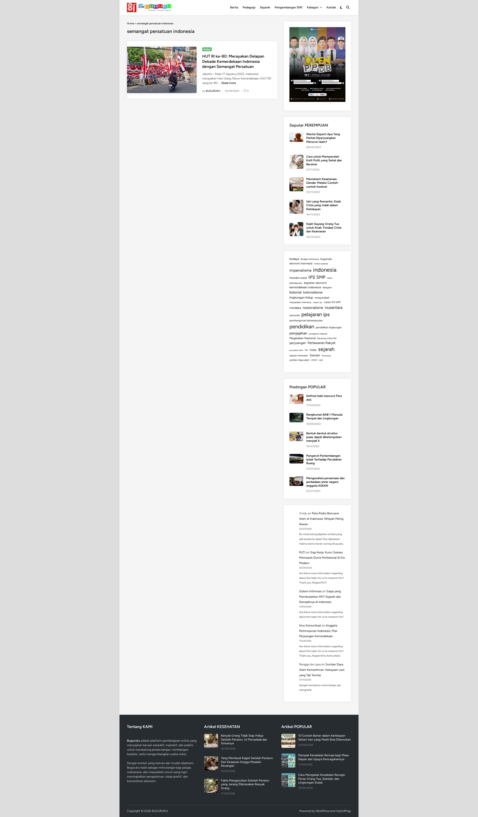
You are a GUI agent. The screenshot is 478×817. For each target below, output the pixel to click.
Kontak (331, 7)
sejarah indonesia (298, 355)
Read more (228, 83)
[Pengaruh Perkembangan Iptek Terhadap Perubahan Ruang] (296, 456)
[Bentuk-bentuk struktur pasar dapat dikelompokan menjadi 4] (296, 433)
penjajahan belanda (318, 333)
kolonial (295, 292)
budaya (294, 259)
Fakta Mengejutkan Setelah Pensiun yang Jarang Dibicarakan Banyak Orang (245, 784)
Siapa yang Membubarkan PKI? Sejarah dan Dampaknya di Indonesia (320, 596)
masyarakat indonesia (300, 302)
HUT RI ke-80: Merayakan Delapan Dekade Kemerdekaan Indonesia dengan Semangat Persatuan (233, 61)
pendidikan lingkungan (329, 327)
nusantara (333, 307)
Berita (234, 7)
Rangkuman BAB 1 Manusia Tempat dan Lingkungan (324, 416)
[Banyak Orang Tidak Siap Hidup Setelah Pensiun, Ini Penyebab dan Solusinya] (211, 736)
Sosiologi (326, 355)
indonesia (324, 269)
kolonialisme (312, 292)
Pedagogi (249, 7)
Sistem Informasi (310, 591)
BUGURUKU (213, 91)
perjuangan (297, 343)
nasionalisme (313, 307)
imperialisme (300, 270)
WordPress (323, 811)
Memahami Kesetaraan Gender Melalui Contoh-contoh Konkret (322, 182)
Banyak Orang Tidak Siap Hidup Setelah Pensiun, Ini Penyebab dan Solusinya (244, 739)
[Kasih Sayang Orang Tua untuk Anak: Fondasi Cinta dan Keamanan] (296, 224)
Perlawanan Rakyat (322, 343)
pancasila (294, 315)
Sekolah (315, 355)
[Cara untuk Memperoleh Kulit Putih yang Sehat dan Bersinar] (296, 157)
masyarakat (322, 297)
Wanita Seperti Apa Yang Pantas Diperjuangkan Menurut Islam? (323, 138)
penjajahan (298, 333)
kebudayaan (295, 283)
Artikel (207, 49)
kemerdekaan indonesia (305, 287)
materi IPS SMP (332, 302)
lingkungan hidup (301, 297)
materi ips (317, 302)
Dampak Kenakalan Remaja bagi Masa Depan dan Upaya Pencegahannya (323, 757)
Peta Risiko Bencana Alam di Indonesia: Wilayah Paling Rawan (321, 519)
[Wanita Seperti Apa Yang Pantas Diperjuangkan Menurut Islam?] (296, 134)
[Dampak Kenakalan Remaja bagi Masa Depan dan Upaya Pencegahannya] (288, 755)
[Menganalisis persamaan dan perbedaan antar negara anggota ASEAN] (296, 478)
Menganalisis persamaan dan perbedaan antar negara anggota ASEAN (325, 482)
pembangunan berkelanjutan (306, 320)
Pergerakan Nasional (302, 338)
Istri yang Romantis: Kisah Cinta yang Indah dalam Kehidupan (323, 205)
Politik (313, 350)
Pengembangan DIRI (288, 7)
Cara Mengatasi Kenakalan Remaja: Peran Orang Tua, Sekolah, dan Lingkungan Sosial (321, 778)
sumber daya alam (299, 359)
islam (329, 278)
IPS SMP (316, 277)
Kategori (313, 7)
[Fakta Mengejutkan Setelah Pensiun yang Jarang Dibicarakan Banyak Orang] (211, 781)
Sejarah (265, 7)
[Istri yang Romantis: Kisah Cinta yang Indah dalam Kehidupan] (296, 202)
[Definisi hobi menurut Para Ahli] (296, 396)
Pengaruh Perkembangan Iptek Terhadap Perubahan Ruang (324, 459)
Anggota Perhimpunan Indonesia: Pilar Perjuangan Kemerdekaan (318, 631)
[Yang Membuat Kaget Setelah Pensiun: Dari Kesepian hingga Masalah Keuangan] (211, 758)
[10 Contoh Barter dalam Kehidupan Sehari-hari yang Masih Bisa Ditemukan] (288, 736)
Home (130, 23)
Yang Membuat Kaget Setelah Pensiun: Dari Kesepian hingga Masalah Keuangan (247, 761)
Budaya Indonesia (310, 259)
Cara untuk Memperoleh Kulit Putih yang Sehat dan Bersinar (324, 160)
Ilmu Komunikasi (310, 625)
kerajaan (327, 287)
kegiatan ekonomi (315, 283)
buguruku (326, 259)
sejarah (326, 349)
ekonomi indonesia (301, 263)
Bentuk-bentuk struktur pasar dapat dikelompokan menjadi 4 (324, 437)
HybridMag (343, 811)
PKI (306, 350)
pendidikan (301, 326)
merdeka (295, 308)
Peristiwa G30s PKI (326, 338)
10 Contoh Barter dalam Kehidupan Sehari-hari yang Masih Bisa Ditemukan (324, 737)
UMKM (314, 360)
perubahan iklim (296, 350)
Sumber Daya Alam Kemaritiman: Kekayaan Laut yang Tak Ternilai (321, 670)
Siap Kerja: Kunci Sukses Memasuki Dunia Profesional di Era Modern (322, 558)
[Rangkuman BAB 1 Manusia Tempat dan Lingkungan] (296, 415)
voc (321, 359)
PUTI (302, 552)
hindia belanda (321, 263)
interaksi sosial (298, 278)
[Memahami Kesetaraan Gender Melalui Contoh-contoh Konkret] (296, 179)
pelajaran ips (315, 314)
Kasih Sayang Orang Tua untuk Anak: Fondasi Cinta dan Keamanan (323, 227)
